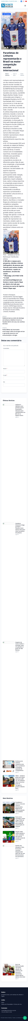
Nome (5, 368)
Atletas (22, 298)
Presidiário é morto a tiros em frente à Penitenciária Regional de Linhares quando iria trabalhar (20, 807)
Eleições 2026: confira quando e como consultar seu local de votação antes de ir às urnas (20, 835)
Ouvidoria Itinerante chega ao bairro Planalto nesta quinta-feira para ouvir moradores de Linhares (20, 528)
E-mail (5, 375)
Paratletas (12, 311)
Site (4, 382)
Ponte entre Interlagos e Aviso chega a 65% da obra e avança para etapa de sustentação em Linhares (20, 821)
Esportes (15, 296)
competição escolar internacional (12, 302)
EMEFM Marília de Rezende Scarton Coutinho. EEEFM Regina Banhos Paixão (13, 306)
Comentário (6, 348)
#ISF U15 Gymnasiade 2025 (11, 298)
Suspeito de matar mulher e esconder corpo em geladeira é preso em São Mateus (19, 646)
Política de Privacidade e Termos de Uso (11, 1004)
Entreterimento (7, 296)
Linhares (5, 311)
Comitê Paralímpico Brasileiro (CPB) (13, 300)
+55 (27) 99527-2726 (6, 1012)
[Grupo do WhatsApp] (25, 1018)
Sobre (2, 1002)
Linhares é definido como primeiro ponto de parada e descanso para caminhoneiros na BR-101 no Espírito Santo (20, 410)
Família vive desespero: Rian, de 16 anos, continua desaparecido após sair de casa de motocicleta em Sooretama (20, 851)
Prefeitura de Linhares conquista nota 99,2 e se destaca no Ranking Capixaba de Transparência (20, 765)
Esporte (10, 308)
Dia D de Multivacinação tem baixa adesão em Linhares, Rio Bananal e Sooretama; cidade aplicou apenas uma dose (20, 971)
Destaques (12, 295)
